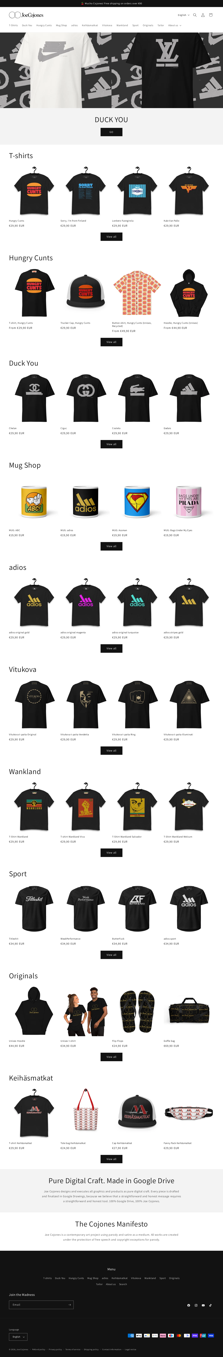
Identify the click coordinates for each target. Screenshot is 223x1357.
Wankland (150, 1278)
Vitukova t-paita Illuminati (178, 734)
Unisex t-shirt (68, 1040)
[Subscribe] (69, 1305)
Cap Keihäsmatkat (122, 1143)
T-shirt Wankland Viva (73, 836)
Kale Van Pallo (171, 220)
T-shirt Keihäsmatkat (20, 1143)
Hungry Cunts (16, 220)
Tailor (99, 1284)
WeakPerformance (70, 938)
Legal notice (130, 1349)
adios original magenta (73, 632)
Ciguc (64, 428)
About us (111, 1284)
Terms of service (72, 1349)
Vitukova (136, 1278)
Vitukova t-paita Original (22, 734)
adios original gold (19, 632)
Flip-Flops (117, 1040)
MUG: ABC (14, 530)
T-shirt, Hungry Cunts (21, 322)
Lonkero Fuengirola (122, 220)
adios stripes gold (173, 632)
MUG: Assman (119, 530)
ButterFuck (118, 938)
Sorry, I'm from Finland (73, 220)
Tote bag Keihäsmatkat (73, 1143)
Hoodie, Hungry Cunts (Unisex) (181, 322)
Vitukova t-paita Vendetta (75, 734)
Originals (174, 1278)
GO (111, 132)
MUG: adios (67, 530)
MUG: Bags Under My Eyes (178, 530)
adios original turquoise (125, 632)
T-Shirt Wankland (18, 836)
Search (123, 1284)
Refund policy (38, 1349)
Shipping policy (91, 1349)
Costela (116, 428)
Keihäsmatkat (120, 1278)
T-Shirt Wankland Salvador (127, 836)
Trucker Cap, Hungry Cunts (75, 322)
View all (111, 236)
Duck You (60, 1278)
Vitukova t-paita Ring (123, 734)
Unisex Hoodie (17, 1040)
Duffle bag (169, 1040)
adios (105, 1278)
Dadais (167, 428)
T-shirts (47, 1278)
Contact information (111, 1349)
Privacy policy (55, 1349)
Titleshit (13, 938)
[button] (174, 25)
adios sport (170, 938)
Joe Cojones (22, 1349)
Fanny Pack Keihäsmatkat (178, 1143)
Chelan (13, 428)
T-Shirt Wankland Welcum (178, 836)
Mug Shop (92, 1278)
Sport (162, 1278)
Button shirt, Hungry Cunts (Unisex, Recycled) (132, 324)
